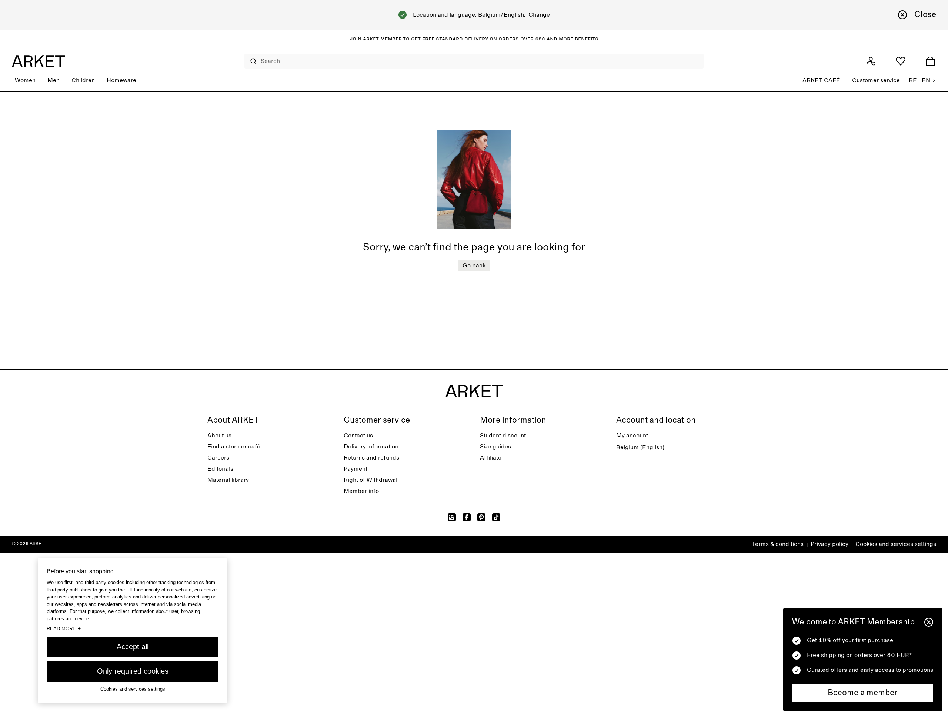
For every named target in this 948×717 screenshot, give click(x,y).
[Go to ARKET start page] (38, 61)
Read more (64, 628)
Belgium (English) (640, 447)
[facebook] (466, 517)
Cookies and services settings (895, 544)
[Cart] (930, 61)
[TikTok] (496, 517)
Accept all (132, 647)
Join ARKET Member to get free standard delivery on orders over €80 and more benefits (474, 38)
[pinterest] (481, 517)
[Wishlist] (901, 61)
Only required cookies (132, 671)
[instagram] (451, 517)
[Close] (928, 622)
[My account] (871, 61)
